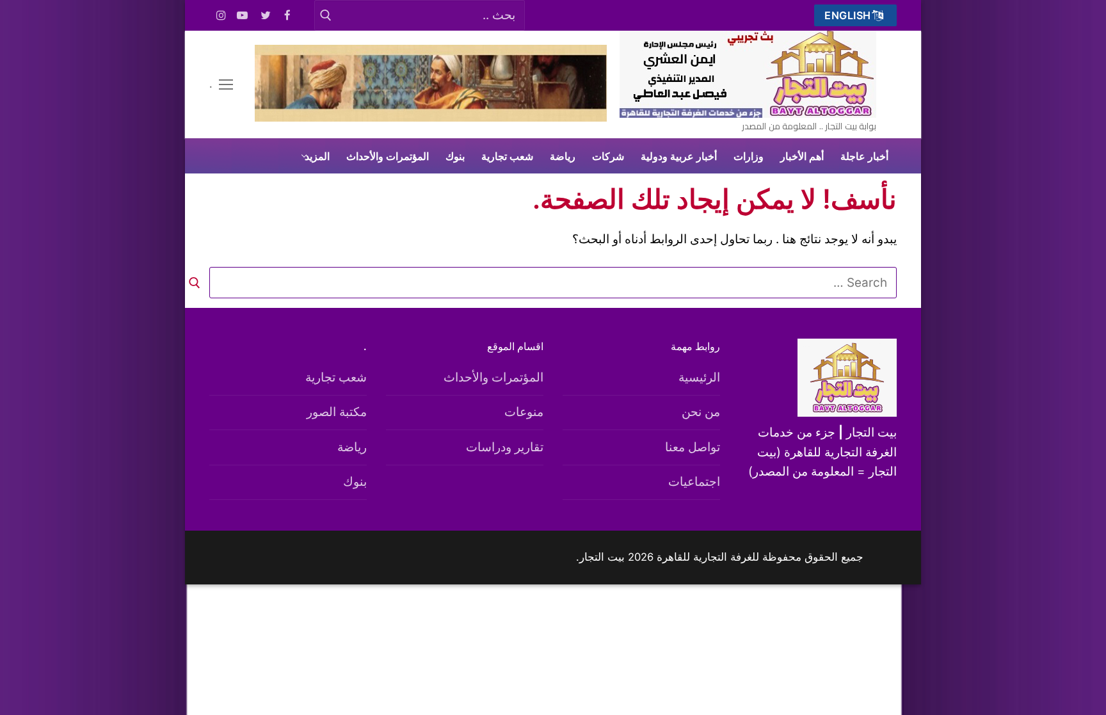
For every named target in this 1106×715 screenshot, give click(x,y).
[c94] (431, 117)
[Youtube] (243, 16)
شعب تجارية (336, 377)
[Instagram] (221, 16)
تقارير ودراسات (504, 447)
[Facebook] (288, 16)
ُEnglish (849, 15)
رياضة (352, 447)
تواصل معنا (692, 447)
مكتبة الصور (337, 412)
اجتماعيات (694, 481)
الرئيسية (699, 377)
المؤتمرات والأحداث (493, 377)
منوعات (523, 412)
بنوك (355, 481)
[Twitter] (266, 16)
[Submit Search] (325, 15)
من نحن (701, 412)
